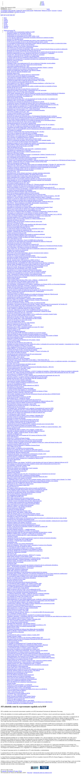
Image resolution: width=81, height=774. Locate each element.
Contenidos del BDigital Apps (14, 434)
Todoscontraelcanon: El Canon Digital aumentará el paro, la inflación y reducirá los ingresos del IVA (32, 599)
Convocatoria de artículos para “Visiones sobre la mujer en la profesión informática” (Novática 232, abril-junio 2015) (36, 164)
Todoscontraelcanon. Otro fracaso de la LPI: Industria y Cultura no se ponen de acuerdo (29, 656)
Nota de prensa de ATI (12, 61)
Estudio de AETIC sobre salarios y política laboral (19, 512)
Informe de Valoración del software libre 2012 (18, 324)
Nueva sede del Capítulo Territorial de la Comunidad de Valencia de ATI (25, 458)
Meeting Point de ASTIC (13, 627)
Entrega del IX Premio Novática (15, 97)
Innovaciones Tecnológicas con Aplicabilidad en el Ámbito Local (23, 649)
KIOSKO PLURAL (20, 12)
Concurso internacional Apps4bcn (15, 395)
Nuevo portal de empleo (13, 642)
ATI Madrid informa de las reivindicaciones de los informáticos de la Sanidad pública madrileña (31, 657)
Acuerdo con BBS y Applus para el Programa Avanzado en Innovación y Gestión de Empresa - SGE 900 (33, 195)
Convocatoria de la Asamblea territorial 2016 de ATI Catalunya (22, 77)
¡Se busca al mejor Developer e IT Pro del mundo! (19, 113)
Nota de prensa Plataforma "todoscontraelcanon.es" (20, 493)
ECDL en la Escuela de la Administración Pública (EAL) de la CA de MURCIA (27, 689)
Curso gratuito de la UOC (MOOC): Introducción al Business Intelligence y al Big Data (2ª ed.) (31, 83)
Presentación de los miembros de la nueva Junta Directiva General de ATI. (25, 79)
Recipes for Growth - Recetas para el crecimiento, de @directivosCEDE (25, 267)
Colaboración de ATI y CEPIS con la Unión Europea (20, 483)
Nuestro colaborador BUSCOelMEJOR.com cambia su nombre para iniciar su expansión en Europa (32, 86)
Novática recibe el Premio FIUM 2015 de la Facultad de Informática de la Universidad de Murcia (31, 120)
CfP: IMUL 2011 (11, 461)
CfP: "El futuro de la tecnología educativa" (17, 622)
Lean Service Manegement (13, 459)
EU (9, 15)
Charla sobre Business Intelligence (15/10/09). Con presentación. (23, 530)
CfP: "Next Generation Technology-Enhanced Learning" (21, 620)
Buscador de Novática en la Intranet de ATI (18, 258)
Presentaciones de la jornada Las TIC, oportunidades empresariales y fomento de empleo (29, 311)
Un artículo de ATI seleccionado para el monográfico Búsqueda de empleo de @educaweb (29, 241)
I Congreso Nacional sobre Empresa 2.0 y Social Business (21, 389)
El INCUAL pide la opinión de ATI (16, 699)
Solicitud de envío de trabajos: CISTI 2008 (17, 610)
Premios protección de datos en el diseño (17, 277)
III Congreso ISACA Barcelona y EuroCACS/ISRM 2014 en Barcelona (25, 240)
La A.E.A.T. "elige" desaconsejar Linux (17, 694)
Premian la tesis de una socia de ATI (16, 406)
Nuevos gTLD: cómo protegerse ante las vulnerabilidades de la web (24, 210)
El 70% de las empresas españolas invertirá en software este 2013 (23, 288)
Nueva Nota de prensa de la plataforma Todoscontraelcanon (22, 679)
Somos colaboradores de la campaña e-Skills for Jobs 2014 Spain (23, 177)
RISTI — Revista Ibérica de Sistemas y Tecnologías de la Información (24, 566)
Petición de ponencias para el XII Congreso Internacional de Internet (24, 606)
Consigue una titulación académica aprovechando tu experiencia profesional (26, 234)
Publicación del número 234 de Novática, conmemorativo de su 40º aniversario (26, 90)
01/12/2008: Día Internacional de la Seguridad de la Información (23, 586)
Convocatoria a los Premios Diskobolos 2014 (18, 156)
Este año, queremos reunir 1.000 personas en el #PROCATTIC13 (23, 260)
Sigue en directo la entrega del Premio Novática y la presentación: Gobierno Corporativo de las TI (31, 154)
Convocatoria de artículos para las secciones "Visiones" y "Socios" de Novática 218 (28, 351)
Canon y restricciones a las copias (15, 692)
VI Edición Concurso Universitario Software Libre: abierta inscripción (24, 441)
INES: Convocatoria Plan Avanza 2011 (16, 471)
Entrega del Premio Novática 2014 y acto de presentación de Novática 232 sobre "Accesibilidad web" (32, 99)
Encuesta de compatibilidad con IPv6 (16, 384)
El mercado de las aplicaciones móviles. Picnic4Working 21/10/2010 (24, 492)
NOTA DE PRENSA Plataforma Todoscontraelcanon (20, 674)
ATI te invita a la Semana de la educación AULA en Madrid (22, 133)
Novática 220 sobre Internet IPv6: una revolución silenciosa (22, 287)
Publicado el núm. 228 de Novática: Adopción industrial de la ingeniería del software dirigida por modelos (33, 166)
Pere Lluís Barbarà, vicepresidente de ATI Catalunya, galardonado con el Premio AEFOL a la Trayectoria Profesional (36, 284)
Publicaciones (37, 10)
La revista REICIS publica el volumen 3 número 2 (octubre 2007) (23, 634)
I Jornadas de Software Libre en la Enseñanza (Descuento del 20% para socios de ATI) (28, 639)
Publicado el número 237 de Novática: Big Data (19, 33)
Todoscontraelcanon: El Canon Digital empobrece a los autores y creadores (25, 595)
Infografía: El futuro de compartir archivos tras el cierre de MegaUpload (25, 416)
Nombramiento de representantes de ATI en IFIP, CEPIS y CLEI (23, 36)
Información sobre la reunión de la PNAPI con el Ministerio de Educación (25, 669)
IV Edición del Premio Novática (15, 528)
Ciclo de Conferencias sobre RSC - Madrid (17, 301)
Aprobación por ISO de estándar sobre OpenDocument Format (22, 686)
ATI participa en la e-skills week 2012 (16, 414)
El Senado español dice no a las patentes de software (20, 703)
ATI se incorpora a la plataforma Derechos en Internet (20, 137)
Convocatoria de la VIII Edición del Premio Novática (20, 170)
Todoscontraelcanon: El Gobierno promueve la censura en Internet (23, 652)
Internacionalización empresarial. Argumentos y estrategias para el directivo (25, 285)
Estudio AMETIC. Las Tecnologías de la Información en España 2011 (24, 348)
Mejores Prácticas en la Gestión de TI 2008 (17, 609)
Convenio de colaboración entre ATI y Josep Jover (19, 312)
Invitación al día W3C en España (15, 562)
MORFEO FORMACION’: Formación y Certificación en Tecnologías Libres (26, 533)
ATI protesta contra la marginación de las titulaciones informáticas (23, 502)
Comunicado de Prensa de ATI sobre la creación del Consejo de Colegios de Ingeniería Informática (31, 538)
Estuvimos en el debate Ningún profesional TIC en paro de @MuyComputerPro (27, 257)
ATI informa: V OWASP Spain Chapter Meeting (19, 540)
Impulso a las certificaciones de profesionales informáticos (21, 577)
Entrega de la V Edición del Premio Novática (18, 438)
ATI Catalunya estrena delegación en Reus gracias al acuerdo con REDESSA (26, 488)
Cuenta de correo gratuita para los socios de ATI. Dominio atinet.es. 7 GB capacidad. (28, 558)
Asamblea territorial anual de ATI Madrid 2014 (18, 181)
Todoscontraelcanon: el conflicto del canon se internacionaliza (22, 607)
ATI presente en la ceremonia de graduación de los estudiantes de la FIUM (25, 101)
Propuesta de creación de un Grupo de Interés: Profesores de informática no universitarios (29, 275)
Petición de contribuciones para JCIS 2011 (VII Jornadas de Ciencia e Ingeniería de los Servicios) (31, 473)
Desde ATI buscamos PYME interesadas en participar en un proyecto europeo (26, 332)
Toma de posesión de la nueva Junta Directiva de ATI (20, 81)
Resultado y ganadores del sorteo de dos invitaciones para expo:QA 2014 (25, 185)
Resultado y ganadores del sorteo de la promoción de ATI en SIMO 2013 (25, 231)
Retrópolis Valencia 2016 (13, 73)
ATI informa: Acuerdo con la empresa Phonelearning (20, 543)
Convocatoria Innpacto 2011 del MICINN (17, 469)
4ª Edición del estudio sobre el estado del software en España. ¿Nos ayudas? (26, 80)
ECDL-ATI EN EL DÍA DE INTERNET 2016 (19, 71)
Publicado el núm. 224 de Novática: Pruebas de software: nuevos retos (24, 221)
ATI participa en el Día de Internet (15, 386)
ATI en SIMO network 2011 (14, 446)
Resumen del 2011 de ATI (13, 428)
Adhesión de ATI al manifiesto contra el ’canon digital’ (20, 700)
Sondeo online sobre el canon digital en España (19, 667)
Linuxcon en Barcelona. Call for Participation (18, 358)
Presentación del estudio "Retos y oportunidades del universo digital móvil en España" (28, 451)
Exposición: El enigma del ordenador (16, 418)
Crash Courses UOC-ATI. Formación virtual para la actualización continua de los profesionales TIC (32, 248)
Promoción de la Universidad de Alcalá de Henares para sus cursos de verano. (26, 194)
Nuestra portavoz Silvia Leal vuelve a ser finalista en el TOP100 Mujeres (25, 134)
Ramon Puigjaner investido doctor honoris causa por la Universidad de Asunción (27, 489)
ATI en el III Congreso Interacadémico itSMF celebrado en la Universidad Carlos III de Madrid (30, 600)
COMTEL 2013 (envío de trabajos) (16, 251)
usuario (9, 9)
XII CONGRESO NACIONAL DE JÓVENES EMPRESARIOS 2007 (25, 637)
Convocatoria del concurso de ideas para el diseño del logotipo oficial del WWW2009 (28, 653)
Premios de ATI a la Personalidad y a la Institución (19, 684)
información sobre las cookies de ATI (42, 772)
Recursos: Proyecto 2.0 (13, 486)
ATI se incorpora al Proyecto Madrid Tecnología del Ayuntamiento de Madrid (26, 402)
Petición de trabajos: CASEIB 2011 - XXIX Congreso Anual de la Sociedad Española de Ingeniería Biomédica (34, 456)
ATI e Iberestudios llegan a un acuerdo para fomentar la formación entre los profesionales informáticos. (32, 565)
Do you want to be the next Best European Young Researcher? (22, 141)
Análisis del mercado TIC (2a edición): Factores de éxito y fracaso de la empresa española (29, 660)
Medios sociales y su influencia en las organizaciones (20, 448)
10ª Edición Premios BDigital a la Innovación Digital (20, 388)
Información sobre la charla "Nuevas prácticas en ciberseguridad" (23, 74)
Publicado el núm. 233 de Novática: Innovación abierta (20, 91)
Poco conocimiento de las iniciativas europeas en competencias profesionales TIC (27, 157)
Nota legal (29, 772)
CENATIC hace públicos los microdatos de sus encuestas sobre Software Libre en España (29, 411)
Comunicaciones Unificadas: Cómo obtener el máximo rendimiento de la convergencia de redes (31, 603)
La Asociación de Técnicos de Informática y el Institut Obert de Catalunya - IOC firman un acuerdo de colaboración (36, 188)
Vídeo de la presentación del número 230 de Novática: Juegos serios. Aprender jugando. (29, 140)
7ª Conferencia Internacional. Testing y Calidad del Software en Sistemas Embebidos (28, 593)
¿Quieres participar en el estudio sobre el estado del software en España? (25, 200)
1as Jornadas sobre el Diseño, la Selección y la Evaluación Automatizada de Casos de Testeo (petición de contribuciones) (37, 573)
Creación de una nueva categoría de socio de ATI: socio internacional (24, 354)
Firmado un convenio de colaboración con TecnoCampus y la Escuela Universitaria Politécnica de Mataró (33, 198)
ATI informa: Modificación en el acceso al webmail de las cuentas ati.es (25, 550)
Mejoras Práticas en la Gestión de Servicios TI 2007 (20, 659)
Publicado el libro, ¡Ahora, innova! (15, 357)
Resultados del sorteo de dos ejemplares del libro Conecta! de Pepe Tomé (25, 261)
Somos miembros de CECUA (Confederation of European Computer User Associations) (29, 180)
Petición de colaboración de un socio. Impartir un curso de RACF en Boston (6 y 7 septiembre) (30, 53)
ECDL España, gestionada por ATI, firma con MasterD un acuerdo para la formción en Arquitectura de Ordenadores (36, 93)
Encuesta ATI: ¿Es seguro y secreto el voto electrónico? (21, 44)
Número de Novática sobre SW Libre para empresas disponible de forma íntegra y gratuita (29, 532)
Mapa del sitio (11, 10)
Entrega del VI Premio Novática (15, 338)
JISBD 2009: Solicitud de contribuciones (17, 570)
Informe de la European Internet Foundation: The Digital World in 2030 (25, 174)
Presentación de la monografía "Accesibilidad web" (20, 96)
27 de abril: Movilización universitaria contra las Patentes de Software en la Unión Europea (29, 701)
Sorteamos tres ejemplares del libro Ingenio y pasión (20, 204)
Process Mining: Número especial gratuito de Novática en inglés (23, 144)
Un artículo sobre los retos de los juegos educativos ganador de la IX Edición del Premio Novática (31, 107)
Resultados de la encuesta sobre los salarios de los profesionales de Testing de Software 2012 (30, 401)
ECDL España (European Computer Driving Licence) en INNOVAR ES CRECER (28, 118)
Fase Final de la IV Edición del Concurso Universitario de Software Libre (25, 515)
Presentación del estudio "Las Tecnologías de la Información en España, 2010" (26, 453)
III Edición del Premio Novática (15, 580)
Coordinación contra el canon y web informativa (19, 687)
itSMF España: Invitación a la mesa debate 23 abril (19, 556)
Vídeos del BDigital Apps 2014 (15, 147)
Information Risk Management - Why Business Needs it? (21, 623)
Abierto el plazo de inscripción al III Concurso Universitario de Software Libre (26, 590)
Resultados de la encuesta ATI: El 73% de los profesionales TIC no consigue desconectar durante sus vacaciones (35, 52)
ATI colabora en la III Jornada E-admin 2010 (18, 485)
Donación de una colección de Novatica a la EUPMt (20, 146)
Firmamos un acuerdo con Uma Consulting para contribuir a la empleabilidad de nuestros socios (31, 143)
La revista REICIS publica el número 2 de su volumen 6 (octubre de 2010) (25, 491)
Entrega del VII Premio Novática (15, 223)
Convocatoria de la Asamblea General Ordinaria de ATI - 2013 (22, 282)
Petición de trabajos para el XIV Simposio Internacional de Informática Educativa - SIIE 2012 (30, 367)
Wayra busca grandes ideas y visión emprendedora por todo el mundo (24, 318)
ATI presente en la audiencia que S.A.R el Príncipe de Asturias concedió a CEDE (27, 213)
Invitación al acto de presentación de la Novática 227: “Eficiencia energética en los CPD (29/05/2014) (32, 184)
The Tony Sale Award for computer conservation (19, 379)
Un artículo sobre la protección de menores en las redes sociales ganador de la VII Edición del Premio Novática (34, 245)
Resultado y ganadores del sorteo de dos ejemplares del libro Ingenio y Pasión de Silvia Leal (30, 201)
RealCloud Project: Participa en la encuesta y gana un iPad (21, 404)
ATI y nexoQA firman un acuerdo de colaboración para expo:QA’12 (24, 399)
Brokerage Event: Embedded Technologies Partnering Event (22, 592)
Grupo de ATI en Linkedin (13, 341)
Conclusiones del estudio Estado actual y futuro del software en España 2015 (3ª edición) (29, 127)
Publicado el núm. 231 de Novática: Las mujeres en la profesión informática (26, 110)
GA (7, 15)
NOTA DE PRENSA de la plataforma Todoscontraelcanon (21, 682)
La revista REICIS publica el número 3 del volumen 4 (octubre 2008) (24, 583)
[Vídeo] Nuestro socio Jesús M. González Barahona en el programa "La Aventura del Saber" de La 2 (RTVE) (34, 214)
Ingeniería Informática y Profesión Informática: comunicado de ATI (23, 559)
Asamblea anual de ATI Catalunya (15, 292)
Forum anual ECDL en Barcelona (15, 632)
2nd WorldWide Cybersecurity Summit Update (18, 465)
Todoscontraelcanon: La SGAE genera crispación (19, 597)
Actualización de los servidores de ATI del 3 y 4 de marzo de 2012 (23, 405)
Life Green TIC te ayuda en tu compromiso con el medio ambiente (23, 126)
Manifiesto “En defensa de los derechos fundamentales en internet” (23, 525)
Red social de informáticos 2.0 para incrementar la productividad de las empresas (27, 572)
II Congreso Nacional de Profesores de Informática (19, 190)
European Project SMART (13, 472)
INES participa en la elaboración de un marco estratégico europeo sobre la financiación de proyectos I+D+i (33, 463)
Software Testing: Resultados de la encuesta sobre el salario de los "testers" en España (28, 264)
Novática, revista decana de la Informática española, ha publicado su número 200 (27, 526)
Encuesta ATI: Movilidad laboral (15, 39)
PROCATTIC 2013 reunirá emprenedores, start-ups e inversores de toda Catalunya (27, 252)
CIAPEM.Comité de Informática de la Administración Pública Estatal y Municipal (27, 644)
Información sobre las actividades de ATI (17, 673)
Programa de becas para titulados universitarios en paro (20, 519)
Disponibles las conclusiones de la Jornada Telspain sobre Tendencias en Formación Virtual (30, 207)
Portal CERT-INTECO (13, 436)
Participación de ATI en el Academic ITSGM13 (19, 254)
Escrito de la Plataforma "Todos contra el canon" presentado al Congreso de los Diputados (29, 545)
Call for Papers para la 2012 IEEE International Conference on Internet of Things (27, 391)
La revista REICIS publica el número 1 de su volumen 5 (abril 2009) (24, 548)
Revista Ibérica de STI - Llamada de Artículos (18, 398)
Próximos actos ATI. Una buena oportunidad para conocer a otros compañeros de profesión (29, 40)
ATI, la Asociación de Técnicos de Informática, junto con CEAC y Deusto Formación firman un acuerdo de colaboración (37, 49)
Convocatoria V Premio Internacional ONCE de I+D (20, 605)
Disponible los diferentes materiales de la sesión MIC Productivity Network (26, 431)
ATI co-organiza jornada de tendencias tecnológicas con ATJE (22, 382)
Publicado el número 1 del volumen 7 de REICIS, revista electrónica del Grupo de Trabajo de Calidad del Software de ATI (37, 462)
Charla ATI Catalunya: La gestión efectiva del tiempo (20, 505)
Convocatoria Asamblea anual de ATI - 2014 (18, 183)
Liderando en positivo (12, 536)
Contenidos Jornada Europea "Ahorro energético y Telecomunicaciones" (25, 662)
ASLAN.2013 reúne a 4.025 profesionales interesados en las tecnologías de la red (27, 265)
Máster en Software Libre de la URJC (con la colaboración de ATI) (23, 589)
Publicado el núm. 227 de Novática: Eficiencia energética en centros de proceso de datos (29, 178)
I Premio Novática (11, 683)
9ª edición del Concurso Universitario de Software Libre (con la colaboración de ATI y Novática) (31, 103)
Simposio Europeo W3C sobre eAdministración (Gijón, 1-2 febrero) (24, 663)
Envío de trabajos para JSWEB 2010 (16, 508)
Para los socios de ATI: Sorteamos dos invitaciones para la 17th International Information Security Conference (34, 117)
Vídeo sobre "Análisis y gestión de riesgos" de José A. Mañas (22, 432)
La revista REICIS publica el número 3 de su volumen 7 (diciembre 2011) (25, 415)
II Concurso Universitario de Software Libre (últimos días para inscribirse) (25, 629)
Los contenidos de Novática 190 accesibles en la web (20, 596)
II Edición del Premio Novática (14, 640)
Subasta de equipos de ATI (13, 329)
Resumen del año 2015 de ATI (14, 87)
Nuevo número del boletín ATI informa (16, 352)
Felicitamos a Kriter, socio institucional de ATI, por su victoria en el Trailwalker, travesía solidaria (31, 63)
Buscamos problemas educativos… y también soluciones (21, 529)
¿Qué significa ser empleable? (14, 130)
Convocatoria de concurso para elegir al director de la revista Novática (24, 64)
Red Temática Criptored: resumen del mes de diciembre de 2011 (23, 421)
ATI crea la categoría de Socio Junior (16, 579)
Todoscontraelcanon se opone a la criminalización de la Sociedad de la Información (27, 664)
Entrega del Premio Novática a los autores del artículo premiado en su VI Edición (27, 334)
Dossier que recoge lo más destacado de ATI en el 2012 (21, 315)
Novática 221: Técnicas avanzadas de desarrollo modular (21, 255)
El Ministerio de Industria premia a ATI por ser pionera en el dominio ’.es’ (25, 168)
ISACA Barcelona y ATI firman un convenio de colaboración (22, 247)
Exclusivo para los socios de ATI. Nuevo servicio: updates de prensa (24, 121)
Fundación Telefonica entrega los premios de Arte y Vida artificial (23, 670)
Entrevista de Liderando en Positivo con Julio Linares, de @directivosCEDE (26, 302)
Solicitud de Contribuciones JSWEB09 (16, 552)
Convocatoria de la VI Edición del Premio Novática (20, 374)
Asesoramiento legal (12, 542)
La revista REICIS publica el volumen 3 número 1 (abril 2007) (22, 647)
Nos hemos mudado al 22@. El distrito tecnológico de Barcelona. (23, 217)
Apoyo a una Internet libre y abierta (16, 321)
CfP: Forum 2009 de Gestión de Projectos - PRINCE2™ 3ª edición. (24, 555)
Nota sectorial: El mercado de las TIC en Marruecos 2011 (21, 422)
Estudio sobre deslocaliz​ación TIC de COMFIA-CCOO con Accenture (24, 439)
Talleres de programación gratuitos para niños (18, 163)
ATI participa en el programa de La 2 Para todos (19, 150)
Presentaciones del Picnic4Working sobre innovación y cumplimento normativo (27, 148)
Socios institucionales (28, 10)
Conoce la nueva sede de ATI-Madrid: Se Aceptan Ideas (21, 76)
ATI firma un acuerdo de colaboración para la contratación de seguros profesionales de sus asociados (32, 167)
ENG (11, 15)
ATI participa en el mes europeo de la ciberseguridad (20, 47)
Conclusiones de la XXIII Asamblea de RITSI (18, 693)
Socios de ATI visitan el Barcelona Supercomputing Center (21, 158)
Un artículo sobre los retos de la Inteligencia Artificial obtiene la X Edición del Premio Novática (31, 57)
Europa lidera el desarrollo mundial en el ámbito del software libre (23, 499)
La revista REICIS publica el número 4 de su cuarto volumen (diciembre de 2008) (27, 576)
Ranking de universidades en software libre (17, 365)
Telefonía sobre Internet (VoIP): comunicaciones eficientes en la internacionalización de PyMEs (31, 654)
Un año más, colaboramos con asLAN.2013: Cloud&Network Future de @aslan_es (28, 310)
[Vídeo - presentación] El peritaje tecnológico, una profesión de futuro (24, 274)
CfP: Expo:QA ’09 (11, 553)
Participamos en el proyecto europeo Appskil (18, 114)
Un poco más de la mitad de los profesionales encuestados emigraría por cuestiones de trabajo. (30, 37)
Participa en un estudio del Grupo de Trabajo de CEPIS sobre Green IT (24, 449)
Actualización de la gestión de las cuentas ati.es (18, 297)
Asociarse (54, 10)
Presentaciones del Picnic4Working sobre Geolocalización (21, 235)
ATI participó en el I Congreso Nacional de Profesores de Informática (24, 270)
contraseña (29, 9)
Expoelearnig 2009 (11, 563)
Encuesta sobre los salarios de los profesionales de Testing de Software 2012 (26, 412)
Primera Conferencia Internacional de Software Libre (20, 617)
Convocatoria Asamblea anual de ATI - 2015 (18, 111)
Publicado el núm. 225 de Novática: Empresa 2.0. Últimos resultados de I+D (26, 218)
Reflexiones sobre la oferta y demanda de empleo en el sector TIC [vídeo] (25, 327)
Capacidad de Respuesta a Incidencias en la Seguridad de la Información (25, 646)
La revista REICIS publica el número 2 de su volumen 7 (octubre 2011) (25, 429)
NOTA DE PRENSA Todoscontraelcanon (17, 666)
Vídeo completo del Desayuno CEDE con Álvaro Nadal (21, 347)
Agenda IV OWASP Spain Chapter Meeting (18, 587)
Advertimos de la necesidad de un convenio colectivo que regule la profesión (26, 272)
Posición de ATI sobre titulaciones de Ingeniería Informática (22, 582)
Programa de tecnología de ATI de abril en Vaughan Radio (21, 123)
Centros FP (19, 10)
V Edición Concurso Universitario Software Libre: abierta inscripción (24, 501)
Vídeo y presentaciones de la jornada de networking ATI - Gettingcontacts (25, 291)
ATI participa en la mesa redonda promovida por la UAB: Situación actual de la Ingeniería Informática (32, 94)
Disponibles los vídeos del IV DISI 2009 (17, 516)
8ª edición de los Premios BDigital (15, 509)
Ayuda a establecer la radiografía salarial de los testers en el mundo (23, 308)
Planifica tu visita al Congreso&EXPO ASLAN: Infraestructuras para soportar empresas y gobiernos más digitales (35, 128)
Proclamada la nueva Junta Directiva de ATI (18, 84)
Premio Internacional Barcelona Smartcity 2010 (19, 510)
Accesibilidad (4, 10)
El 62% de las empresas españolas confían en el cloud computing (23, 193)
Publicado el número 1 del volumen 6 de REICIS (19, 506)
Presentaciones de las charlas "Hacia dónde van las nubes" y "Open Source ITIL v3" (28, 359)
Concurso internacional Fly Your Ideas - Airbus (18, 368)
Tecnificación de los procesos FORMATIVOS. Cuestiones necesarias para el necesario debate (30, 424)
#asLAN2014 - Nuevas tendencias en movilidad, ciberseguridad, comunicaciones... (27, 203)
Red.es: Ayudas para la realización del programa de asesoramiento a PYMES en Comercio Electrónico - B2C (34, 426)
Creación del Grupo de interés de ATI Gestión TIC (19, 342)
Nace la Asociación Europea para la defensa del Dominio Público (23, 503)
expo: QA (9, 633)
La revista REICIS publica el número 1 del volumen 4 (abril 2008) (23, 602)
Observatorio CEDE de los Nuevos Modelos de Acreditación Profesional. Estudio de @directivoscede (32, 294)
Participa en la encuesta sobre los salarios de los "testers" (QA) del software (26, 208)
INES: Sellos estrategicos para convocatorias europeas (20, 498)
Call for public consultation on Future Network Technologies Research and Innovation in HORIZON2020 (33, 394)
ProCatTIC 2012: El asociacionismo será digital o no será (21, 364)
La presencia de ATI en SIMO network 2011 (18, 443)
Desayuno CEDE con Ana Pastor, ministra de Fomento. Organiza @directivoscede (27, 300)
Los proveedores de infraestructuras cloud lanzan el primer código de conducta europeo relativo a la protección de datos (37, 43)
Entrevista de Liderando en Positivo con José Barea (20, 345)
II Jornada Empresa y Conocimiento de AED (18, 328)
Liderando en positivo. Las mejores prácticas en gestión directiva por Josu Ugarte (27, 376)
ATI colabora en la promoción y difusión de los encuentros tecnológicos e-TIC (26, 625)
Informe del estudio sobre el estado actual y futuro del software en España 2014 (27, 176)
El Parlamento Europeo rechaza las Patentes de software (21, 697)
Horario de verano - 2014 (13, 171)
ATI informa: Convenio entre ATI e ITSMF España (20, 539)
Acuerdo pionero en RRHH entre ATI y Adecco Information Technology (25, 535)
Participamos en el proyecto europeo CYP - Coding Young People (23, 109)
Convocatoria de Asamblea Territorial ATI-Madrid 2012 (21, 381)
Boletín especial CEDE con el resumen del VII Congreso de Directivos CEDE (26, 435)
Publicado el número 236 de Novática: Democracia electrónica (22, 46)
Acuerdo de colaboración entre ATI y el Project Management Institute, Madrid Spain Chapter (30, 409)
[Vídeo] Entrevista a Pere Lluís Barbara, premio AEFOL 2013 (22, 281)
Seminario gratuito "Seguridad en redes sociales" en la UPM (22, 560)
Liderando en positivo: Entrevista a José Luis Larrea (20, 392)
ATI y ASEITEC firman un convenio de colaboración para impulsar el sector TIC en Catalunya (30, 124)
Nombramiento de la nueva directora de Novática (19, 34)
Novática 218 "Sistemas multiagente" (16, 331)
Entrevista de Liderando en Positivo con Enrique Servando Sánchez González (26, 337)
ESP (2, 15)
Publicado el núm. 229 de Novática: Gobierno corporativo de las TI (24, 151)
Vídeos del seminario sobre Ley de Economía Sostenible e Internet (23, 513)
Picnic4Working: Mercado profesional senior (18, 452)
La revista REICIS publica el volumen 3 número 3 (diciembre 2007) (24, 619)
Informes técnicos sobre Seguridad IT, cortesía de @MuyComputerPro (24, 298)
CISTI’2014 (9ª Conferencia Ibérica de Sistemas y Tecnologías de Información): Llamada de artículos (32, 211)
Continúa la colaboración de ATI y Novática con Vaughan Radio (23, 56)
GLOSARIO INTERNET (7, 12)
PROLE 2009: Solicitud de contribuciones (17, 569)
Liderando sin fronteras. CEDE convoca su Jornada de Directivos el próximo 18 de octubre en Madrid (32, 335)
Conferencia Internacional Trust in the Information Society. (21, 523)
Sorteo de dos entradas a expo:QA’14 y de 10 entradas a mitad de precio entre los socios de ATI (31, 187)
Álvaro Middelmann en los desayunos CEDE (18, 355)
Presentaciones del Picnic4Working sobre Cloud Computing (22, 268)
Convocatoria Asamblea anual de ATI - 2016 (18, 66)
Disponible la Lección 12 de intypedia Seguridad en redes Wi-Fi (23, 419)
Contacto (59, 10)
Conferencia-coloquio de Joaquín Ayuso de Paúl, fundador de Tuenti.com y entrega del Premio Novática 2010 (34, 442)
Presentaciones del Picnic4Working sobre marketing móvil (21, 191)
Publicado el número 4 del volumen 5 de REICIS (19, 522)
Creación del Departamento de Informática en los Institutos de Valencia (24, 549)
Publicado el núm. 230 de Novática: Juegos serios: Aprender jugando (24, 138)
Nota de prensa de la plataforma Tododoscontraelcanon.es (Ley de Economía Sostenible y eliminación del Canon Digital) (37, 520)
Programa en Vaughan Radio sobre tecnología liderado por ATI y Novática (25, 131)
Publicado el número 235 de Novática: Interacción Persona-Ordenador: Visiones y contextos (30, 67)
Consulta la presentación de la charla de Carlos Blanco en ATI (22, 69)
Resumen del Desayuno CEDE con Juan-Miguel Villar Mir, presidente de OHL (27, 378)
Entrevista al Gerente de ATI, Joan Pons (17, 466)
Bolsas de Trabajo (46, 10)
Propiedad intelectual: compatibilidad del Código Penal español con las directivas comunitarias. (30, 262)
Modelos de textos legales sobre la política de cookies (20, 225)
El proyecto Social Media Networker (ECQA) (18, 227)
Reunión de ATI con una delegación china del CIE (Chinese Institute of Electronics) (28, 482)
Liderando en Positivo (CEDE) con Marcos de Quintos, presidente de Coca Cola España (29, 237)
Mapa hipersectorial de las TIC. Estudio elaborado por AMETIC (23, 385)
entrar (48, 9)
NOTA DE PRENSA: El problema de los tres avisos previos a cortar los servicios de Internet (30, 575)
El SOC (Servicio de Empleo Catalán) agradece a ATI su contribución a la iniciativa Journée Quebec (32, 314)
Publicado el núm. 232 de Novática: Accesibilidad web (20, 100)
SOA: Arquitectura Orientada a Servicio (17, 613)
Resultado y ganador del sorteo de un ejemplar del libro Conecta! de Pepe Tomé (27, 161)
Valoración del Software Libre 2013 (16, 220)
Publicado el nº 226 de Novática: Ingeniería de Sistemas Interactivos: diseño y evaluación (29, 197)
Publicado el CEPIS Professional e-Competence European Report (23, 445)
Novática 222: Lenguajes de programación (17, 250)
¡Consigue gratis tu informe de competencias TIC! (19, 230)
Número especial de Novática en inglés (16, 233)
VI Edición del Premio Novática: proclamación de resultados (22, 349)
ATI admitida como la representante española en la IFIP (21, 32)
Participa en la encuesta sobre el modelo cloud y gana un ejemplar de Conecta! (26, 271)
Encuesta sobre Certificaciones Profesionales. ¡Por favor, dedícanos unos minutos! (27, 650)
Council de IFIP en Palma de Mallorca (16, 690)
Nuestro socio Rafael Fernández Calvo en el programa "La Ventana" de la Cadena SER (29, 215)
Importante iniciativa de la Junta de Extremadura (19, 676)
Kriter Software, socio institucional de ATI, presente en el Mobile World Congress (27, 136)
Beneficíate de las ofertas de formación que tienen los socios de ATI (24, 50)
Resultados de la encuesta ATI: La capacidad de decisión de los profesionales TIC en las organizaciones (33, 59)
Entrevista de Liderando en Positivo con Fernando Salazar (21, 425)
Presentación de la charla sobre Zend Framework (19, 243)
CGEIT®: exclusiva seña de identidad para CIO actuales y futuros (23, 339)
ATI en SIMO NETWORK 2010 (15, 496)
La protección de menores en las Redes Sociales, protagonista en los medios (26, 228)
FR (14, 15)
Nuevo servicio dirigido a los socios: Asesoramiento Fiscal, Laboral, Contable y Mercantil (29, 305)
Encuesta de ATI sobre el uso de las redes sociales (19, 319)
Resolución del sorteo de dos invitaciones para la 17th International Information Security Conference (32, 116)
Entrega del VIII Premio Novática (15, 153)
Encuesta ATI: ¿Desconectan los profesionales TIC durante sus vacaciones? (26, 54)
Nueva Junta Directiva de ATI (14, 238)
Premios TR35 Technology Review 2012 (17, 369)
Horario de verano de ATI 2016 (15, 60)
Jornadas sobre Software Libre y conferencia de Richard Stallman (23, 475)
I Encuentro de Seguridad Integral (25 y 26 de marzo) (20, 568)
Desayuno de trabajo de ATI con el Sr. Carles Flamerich (21, 322)
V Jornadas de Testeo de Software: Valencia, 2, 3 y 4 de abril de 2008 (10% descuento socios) (30, 612)
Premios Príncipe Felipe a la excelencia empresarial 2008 (21, 626)
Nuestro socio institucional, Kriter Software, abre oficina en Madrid (23, 70)
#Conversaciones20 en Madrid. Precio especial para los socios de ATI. (24, 307)
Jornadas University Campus (14, 636)
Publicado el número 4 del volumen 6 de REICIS (19, 478)
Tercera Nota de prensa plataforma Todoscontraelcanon (20, 677)
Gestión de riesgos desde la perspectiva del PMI (19, 396)
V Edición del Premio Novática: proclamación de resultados (22, 455)
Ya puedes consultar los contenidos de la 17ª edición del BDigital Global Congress (27, 106)
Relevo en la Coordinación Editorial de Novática (19, 680)
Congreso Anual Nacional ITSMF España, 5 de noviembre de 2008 (24, 585)
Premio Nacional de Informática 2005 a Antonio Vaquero (21, 696)
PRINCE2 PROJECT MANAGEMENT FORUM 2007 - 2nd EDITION (25, 630)
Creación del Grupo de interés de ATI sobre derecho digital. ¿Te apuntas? (25, 295)
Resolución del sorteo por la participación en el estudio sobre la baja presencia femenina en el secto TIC (33, 104)
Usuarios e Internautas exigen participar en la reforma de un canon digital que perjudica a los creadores (32, 481)
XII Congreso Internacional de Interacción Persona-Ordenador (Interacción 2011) (27, 476)
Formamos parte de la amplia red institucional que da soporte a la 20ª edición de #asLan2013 (30, 290)
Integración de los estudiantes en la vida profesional (20, 672)
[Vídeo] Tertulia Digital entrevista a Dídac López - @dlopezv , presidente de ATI (27, 280)
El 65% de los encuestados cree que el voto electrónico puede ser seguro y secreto (27, 42)
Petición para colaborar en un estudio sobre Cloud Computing (22, 468)
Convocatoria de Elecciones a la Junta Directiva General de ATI (23, 244)
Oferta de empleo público (13, 278)
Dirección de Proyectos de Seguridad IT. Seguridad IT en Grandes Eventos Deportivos (28, 615)
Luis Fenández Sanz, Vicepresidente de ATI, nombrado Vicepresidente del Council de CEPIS (30, 408)
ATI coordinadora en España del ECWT (17, 495)
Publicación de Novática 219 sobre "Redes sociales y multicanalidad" (24, 317)
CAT (4, 15)
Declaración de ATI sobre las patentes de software (19, 546)
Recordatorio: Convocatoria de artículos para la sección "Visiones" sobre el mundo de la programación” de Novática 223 (37, 304)
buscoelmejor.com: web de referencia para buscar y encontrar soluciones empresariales (28, 173)
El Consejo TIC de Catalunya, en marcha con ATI (19, 325)
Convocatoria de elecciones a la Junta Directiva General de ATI (23, 89)
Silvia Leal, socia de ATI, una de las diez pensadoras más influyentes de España (27, 224)
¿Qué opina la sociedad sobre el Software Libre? (19, 205)
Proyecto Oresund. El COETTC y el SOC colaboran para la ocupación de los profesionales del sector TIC (33, 375)
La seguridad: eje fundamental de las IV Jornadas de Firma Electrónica (24, 643)
